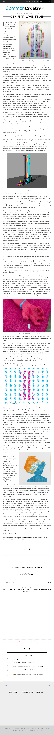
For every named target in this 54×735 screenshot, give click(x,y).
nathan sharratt (35, 549)
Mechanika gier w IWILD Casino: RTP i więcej (21, 659)
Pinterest (33, 558)
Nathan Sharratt (7, 46)
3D (15, 549)
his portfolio (26, 537)
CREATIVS (26, 13)
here (23, 539)
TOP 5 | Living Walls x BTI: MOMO (27, 573)
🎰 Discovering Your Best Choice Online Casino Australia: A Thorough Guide (28, 674)
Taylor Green (18, 13)
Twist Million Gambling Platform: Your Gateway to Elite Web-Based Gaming (28, 666)
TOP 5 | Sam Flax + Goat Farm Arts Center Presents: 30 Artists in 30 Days (27, 566)
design (27, 549)
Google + (45, 558)
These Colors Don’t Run (22, 89)
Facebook (8, 558)
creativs (21, 549)
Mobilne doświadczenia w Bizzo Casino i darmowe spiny (24, 662)
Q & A (30, 13)
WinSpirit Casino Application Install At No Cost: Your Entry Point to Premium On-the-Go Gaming (27, 590)
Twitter (21, 558)
